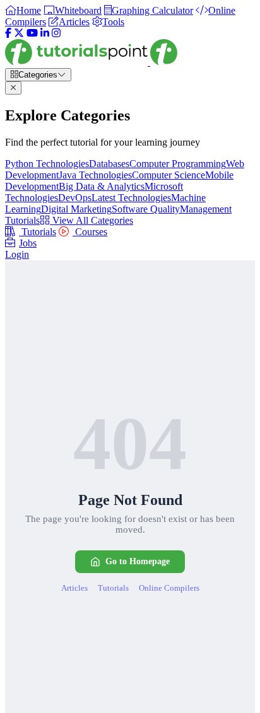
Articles (74, 588)
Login (17, 254)
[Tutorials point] (91, 62)
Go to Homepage (137, 561)
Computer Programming (177, 163)
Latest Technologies (131, 197)
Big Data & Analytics (102, 186)
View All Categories (91, 220)
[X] (19, 33)
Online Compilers (169, 588)
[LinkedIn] (44, 33)
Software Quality (146, 209)
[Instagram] (56, 33)
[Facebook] (8, 33)
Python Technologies (47, 163)
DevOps (75, 197)
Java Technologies (95, 175)
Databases (109, 163)
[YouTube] (32, 33)
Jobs (28, 243)
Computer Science (168, 175)
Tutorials (37, 231)
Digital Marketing (76, 209)
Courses (90, 231)
